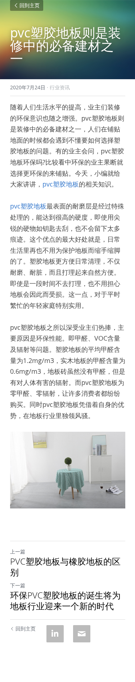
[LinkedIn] (55, 633)
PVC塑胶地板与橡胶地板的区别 (65, 567)
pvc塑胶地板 (60, 184)
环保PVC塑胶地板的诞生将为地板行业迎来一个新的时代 (65, 600)
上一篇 (17, 551)
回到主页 (29, 5)
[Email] (81, 633)
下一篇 (17, 585)
